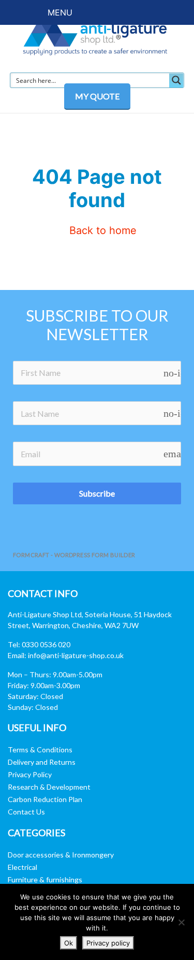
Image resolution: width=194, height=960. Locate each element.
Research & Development (49, 786)
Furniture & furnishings (45, 879)
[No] (181, 922)
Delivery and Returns (42, 762)
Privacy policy (108, 943)
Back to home (101, 230)
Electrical (22, 867)
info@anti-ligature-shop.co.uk (76, 655)
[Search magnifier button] (176, 80)
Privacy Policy (30, 774)
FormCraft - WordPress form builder (74, 554)
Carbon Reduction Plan (45, 799)
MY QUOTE (97, 96)
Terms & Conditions (40, 749)
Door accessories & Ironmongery (61, 854)
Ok (68, 943)
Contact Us (26, 811)
